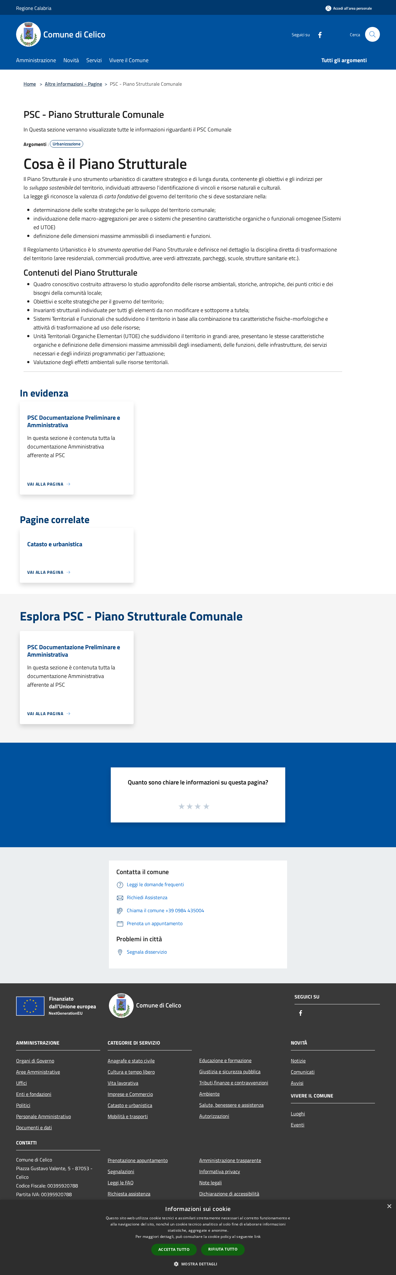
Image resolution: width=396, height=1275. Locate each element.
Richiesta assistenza (129, 1193)
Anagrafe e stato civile (131, 1060)
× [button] (389, 1206)
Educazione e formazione (225, 1060)
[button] (198, 1264)
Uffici (21, 1083)
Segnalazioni (121, 1171)
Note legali (210, 1182)
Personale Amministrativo (43, 1116)
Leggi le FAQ (121, 1182)
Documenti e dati (34, 1127)
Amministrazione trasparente (230, 1160)
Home (30, 84)
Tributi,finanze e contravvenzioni (233, 1082)
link (257, 1236)
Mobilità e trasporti (128, 1116)
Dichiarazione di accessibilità (229, 1193)
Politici (23, 1105)
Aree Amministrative (38, 1071)
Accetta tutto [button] (174, 1249)
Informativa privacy (219, 1171)
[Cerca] (372, 34)
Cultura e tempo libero (131, 1071)
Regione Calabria (33, 8)
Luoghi (298, 1113)
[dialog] (198, 1237)
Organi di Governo (35, 1060)
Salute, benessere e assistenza (231, 1105)
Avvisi (297, 1083)
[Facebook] (317, 34)
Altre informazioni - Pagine (73, 84)
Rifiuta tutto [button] (223, 1249)
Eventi (297, 1124)
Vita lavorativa (123, 1083)
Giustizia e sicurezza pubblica (229, 1071)
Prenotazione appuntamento (138, 1160)
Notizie (298, 1060)
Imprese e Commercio (130, 1094)
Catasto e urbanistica (130, 1105)
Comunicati (303, 1071)
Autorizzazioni (214, 1116)
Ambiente (209, 1093)
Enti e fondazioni (33, 1094)
